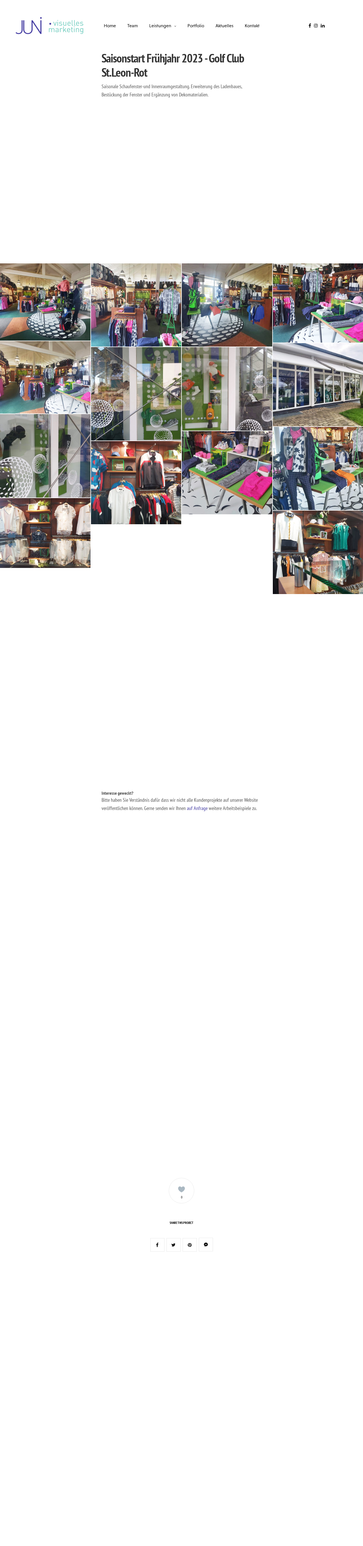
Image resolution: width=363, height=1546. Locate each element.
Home (110, 25)
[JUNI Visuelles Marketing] (50, 25)
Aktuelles (224, 25)
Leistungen (160, 25)
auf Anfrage (197, 808)
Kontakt (252, 25)
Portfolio (195, 25)
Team (132, 25)
